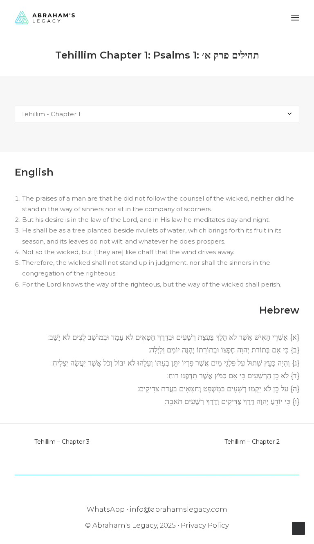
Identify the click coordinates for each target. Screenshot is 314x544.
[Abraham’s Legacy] (45, 17)
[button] (295, 17)
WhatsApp (106, 509)
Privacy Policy (205, 525)
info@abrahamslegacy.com (178, 509)
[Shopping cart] (271, 17)
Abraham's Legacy (124, 525)
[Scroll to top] (298, 528)
